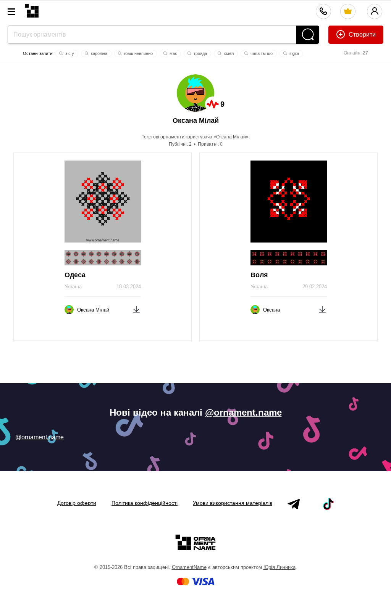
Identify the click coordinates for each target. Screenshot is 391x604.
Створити (361, 34)
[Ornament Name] (32, 9)
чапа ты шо (261, 53)
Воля (259, 275)
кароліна (98, 53)
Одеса (75, 275)
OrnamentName (189, 567)
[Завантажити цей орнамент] (136, 309)
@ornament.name (243, 412)
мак (172, 53)
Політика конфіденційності (144, 503)
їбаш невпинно (138, 53)
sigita (293, 53)
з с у (69, 53)
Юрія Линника (279, 567)
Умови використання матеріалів (232, 503)
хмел (228, 53)
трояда (199, 53)
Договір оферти (76, 503)
